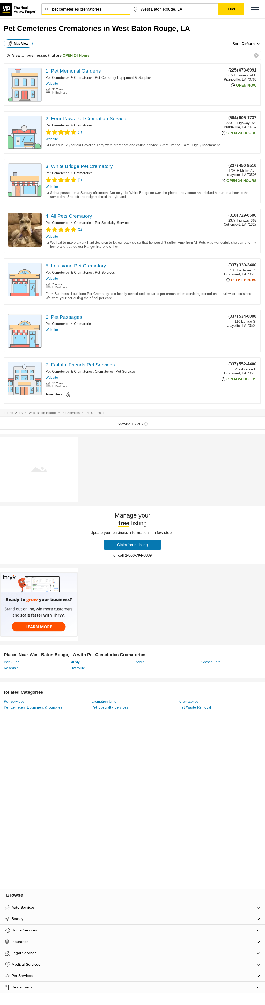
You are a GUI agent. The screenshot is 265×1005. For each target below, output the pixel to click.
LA (21, 413)
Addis (140, 662)
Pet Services (105, 272)
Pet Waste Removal (195, 707)
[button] (255, 9)
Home (8, 413)
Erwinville (77, 668)
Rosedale (11, 668)
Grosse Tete (211, 662)
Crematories (104, 371)
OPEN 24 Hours (76, 55)
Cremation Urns (104, 701)
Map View (21, 43)
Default (248, 43)
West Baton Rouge (42, 413)
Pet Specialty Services (112, 223)
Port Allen (11, 662)
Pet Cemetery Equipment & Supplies (123, 78)
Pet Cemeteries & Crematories (69, 78)
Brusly (75, 662)
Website (52, 83)
